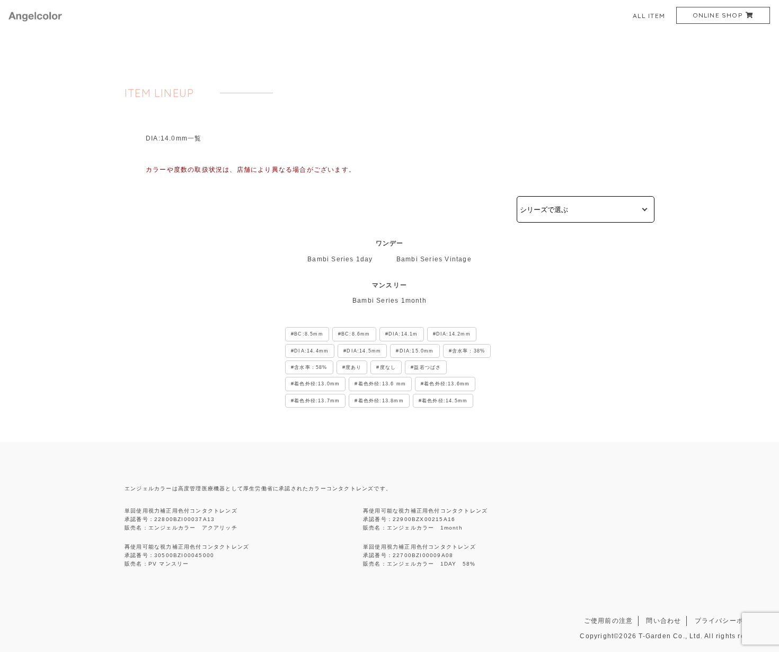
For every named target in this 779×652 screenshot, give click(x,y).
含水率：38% (468, 351)
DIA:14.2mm (453, 334)
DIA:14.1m (403, 334)
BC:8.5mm (308, 334)
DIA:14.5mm (364, 351)
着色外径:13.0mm (317, 383)
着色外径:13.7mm (317, 400)
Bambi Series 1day (340, 259)
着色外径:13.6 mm (382, 383)
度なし (388, 367)
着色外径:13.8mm (381, 400)
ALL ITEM (649, 16)
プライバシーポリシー (730, 620)
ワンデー (390, 243)
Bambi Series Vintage (434, 259)
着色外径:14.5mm (444, 400)
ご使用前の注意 (608, 620)
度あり (354, 367)
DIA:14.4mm (311, 351)
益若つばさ (427, 367)
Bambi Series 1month (389, 300)
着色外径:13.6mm (447, 383)
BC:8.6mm (355, 334)
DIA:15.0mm (417, 351)
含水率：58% (310, 367)
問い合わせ (663, 620)
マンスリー (389, 285)
